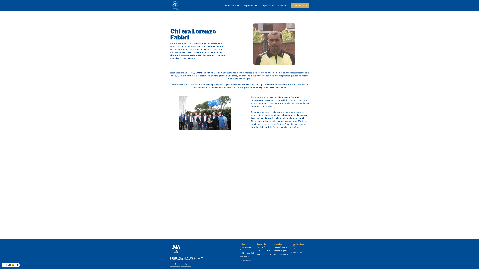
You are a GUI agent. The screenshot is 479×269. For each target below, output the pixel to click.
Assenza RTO (262, 247)
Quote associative (263, 251)
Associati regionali (280, 251)
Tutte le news (244, 257)
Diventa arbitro (296, 253)
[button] (232, 5)
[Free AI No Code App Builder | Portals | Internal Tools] (11, 265)
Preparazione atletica (264, 254)
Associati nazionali (280, 247)
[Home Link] (175, 5)
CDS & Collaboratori (247, 253)
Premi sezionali (245, 260)
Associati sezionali (281, 254)
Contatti (294, 249)
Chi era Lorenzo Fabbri (245, 248)
